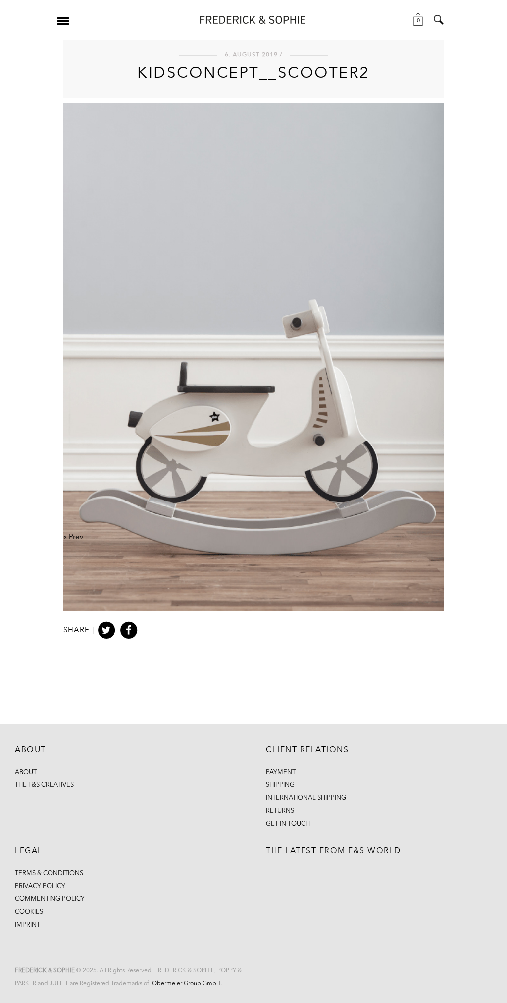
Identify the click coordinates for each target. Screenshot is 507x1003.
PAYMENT (281, 772)
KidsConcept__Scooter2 (253, 74)
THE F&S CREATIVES (44, 785)
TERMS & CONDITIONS (49, 873)
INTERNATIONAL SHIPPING (306, 798)
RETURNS (280, 811)
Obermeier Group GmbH (186, 984)
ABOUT (26, 772)
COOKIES (29, 912)
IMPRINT (27, 925)
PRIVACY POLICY (40, 886)
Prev (76, 537)
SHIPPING (280, 785)
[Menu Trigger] (63, 20)
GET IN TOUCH (288, 824)
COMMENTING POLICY (50, 899)
